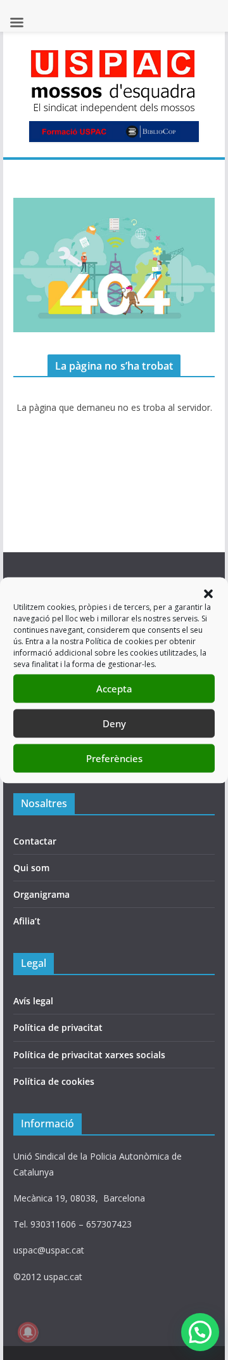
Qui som (31, 868)
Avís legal (33, 1001)
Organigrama (41, 894)
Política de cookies (53, 1081)
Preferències (114, 758)
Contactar (34, 841)
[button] (208, 593)
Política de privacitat (58, 1027)
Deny (114, 723)
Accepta (114, 688)
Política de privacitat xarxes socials (89, 1055)
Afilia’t (27, 921)
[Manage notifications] (28, 1332)
